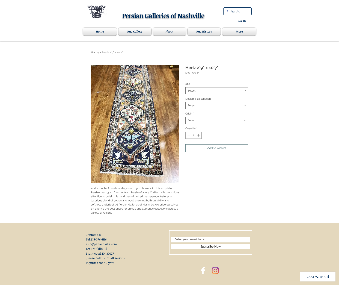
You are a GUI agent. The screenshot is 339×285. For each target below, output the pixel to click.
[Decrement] (188, 135)
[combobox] (216, 90)
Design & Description (198, 98)
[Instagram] (215, 270)
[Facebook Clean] (203, 270)
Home (95, 52)
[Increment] (199, 135)
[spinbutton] (194, 135)
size (188, 84)
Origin (189, 113)
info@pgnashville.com (101, 244)
